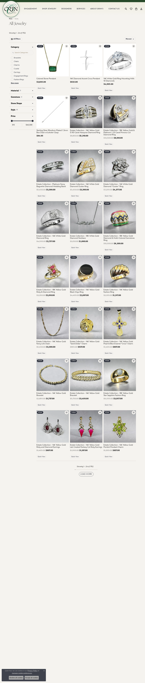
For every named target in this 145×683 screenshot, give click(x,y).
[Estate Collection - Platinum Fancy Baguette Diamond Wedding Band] (52, 166)
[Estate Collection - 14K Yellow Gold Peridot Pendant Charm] (120, 426)
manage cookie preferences (22, 673)
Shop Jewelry (49, 9)
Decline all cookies (16, 678)
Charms (17, 65)
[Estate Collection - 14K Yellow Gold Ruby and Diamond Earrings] (52, 426)
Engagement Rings (21, 76)
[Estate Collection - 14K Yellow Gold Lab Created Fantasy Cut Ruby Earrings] (86, 426)
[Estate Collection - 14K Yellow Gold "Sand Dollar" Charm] (86, 323)
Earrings (17, 72)
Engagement (30, 9)
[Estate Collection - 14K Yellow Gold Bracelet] (52, 375)
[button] (126, 9)
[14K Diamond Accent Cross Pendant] (86, 60)
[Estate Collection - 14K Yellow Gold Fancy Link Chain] (52, 323)
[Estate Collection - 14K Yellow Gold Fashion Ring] (120, 271)
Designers (66, 9)
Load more (86, 474)
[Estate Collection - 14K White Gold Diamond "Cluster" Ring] (120, 166)
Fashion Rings (19, 80)
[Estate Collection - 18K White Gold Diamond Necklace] (86, 217)
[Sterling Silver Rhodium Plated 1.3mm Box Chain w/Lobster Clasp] (52, 112)
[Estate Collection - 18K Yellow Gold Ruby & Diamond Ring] (52, 271)
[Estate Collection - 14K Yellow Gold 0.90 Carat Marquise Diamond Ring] (86, 112)
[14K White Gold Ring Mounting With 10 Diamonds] (120, 60)
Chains (16, 61)
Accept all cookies (31, 678)
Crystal (16, 69)
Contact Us (114, 9)
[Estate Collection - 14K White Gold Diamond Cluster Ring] (86, 166)
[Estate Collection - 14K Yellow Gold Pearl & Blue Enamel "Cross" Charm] (120, 323)
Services (81, 9)
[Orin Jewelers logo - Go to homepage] (11, 9)
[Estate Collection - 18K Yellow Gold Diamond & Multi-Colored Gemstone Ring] (120, 217)
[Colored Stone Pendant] (52, 60)
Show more (15, 83)
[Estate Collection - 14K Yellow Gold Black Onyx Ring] (86, 271)
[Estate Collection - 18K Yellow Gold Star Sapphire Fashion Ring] (120, 375)
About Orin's (96, 9)
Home (10, 18)
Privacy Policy (32, 671)
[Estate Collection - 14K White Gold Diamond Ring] (52, 217)
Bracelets (17, 58)
